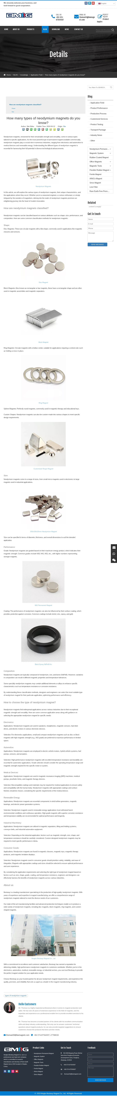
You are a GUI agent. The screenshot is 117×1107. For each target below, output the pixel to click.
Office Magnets (96, 162)
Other (92, 141)
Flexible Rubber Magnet (99, 170)
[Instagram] (12, 1071)
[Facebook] (86, 3)
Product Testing (96, 124)
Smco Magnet (95, 183)
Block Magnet (43, 342)
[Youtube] (93, 3)
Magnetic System (97, 153)
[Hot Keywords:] (112, 30)
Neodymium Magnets (43, 186)
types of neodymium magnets (16, 996)
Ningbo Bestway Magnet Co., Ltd (43, 958)
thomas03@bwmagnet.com (17, 1035)
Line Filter (94, 187)
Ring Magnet (43, 403)
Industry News (96, 135)
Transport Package (98, 130)
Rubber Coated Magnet (99, 157)
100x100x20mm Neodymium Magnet (43, 531)
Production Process (98, 114)
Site (64, 126)
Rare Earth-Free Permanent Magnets (101, 191)
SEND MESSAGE (97, 244)
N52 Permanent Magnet (43, 605)
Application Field (97, 103)
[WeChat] (114, 560)
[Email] (114, 547)
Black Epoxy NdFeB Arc (43, 664)
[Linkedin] (89, 3)
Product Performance (99, 108)
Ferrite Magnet (95, 174)
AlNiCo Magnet (96, 179)
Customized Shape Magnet (43, 469)
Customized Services (99, 119)
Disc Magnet (43, 282)
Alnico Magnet (38, 1071)
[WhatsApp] (114, 553)
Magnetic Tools (96, 166)
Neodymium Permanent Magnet (101, 149)
